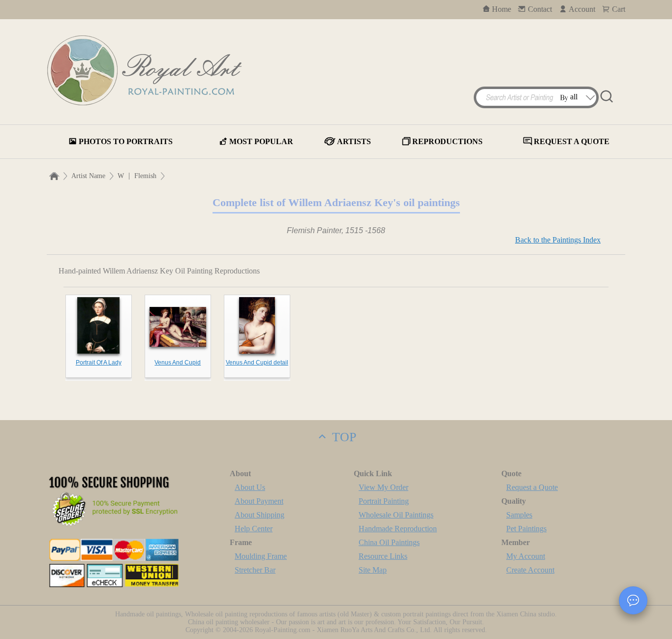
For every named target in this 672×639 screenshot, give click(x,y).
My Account (525, 556)
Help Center (254, 528)
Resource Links (383, 556)
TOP (342, 437)
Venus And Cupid (177, 362)
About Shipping (259, 515)
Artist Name (88, 176)
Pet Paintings (526, 528)
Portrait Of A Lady (99, 362)
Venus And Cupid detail (257, 362)
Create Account (530, 570)
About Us (250, 487)
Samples (519, 515)
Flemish (145, 176)
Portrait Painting (384, 501)
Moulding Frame (261, 556)
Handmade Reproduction (398, 528)
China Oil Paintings (389, 542)
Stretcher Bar (255, 570)
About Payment (259, 501)
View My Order (383, 487)
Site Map (373, 570)
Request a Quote (532, 487)
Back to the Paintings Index (558, 240)
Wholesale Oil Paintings (396, 515)
